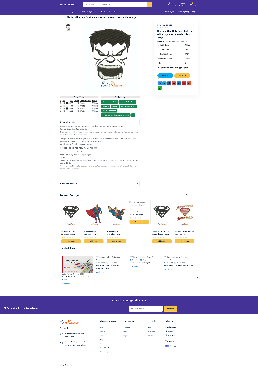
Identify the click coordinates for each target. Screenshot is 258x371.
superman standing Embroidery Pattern (91, 232)
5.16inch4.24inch (165, 58)
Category (149, 336)
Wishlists (102, 332)
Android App (172, 335)
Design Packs (151, 332)
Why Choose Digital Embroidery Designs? (178, 265)
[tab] (68, 27)
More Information (68, 122)
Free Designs (169, 12)
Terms (67, 365)
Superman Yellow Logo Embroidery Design (137, 213)
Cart (101, 336)
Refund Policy (104, 352)
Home (149, 328)
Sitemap (72, 365)
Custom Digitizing (183, 12)
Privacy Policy (104, 344)
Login (125, 332)
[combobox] (91, 4)
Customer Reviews (68, 183)
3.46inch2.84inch (165, 54)
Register (125, 336)
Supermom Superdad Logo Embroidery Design (184, 232)
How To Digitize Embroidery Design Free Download (76, 278)
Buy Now (165, 75)
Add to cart (182, 75)
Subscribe (170, 308)
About (101, 328)
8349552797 (69, 337)
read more (66, 283)
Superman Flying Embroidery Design (113, 232)
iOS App (170, 331)
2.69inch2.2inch (164, 49)
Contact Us (126, 328)
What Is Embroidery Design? (140, 263)
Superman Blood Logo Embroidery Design (69, 232)
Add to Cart (71, 241)
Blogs (194, 12)
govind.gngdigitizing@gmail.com (75, 345)
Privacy (62, 365)
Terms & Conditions (106, 348)
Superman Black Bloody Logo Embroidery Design (161, 232)
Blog (101, 340)
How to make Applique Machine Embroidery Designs (107, 266)
